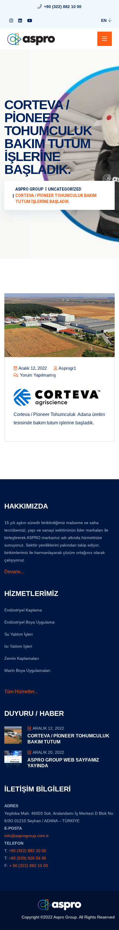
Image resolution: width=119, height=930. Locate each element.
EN (104, 20)
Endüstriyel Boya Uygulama (29, 622)
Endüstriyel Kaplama (23, 610)
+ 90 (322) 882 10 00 (28, 865)
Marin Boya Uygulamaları (27, 670)
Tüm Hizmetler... (21, 691)
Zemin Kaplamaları (21, 658)
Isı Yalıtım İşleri (18, 646)
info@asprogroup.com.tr (26, 835)
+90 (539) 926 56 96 (27, 858)
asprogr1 (67, 368)
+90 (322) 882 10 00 (62, 6)
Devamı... (14, 571)
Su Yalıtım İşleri (18, 634)
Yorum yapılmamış (37, 375)
